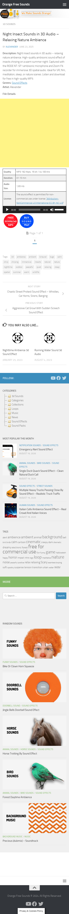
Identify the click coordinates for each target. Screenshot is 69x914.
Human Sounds (27, 505)
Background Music (12, 836)
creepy (44, 542)
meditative (46, 558)
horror (12, 557)
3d (12, 257)
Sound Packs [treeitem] (19, 425)
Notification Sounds (30, 445)
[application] (34, 209)
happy (5, 558)
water (51, 567)
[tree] (34, 411)
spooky (10, 567)
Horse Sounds (28, 749)
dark (50, 542)
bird (4, 542)
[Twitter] (64, 378)
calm (60, 257)
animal (38, 537)
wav (57, 567)
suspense (19, 567)
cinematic (33, 541)
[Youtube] (53, 378)
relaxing (47, 267)
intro (27, 557)
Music (27, 836)
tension (28, 567)
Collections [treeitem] (18, 404)
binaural (43, 257)
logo (31, 558)
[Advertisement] (34, 133)
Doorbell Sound (11, 705)
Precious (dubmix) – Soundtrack (20, 840)
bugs (52, 257)
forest (25, 547)
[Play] (7, 209)
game (50, 552)
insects (38, 262)
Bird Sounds (43, 463)
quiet (39, 267)
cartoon (21, 542)
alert (5, 537)
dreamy (7, 547)
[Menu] (64, 4)
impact (21, 557)
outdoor (19, 267)
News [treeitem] (15, 417)
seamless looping (55, 562)
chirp (6, 262)
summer (17, 272)
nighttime (8, 267)
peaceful (29, 267)
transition (37, 567)
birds (8, 542)
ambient (32, 257)
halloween (61, 552)
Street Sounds (45, 486)
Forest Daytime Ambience (17, 797)
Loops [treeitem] (15, 408)
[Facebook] (58, 378)
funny (42, 552)
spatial (7, 272)
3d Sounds (9, 24)
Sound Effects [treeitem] (19, 421)
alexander (12, 46)
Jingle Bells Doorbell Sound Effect (21, 710)
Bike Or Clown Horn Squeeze (18, 666)
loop (38, 557)
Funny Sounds (10, 662)
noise (6, 562)
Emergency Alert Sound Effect (36, 449)
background (52, 537)
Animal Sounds (27, 463)
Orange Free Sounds (16, 4)
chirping (15, 262)
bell (64, 537)
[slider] (60, 209)
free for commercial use (23, 549)
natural (47, 262)
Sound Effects (19, 82)
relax (27, 562)
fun (38, 552)
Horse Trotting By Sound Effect (20, 753)
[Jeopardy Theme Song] (11, 227)
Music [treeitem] (15, 413)
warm (26, 272)
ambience (21, 257)
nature (57, 262)
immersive (26, 262)
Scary (44, 562)
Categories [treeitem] (18, 400)
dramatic (57, 542)
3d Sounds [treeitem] (17, 396)
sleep (57, 267)
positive (21, 562)
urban (45, 567)
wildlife (36, 272)
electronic (16, 547)
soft (5, 567)
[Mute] (52, 209)
